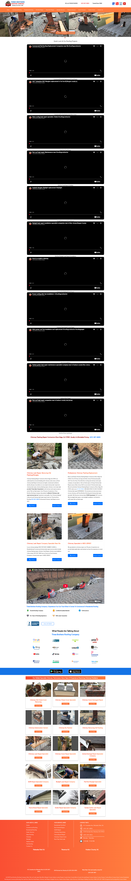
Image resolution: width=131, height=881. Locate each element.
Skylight (28, 839)
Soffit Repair (57, 830)
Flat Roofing (29, 844)
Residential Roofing (28, 9)
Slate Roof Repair (50, 9)
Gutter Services (82, 9)
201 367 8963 (80, 489)
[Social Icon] (56, 640)
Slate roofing (30, 834)
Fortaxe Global (122, 879)
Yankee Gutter (91, 9)
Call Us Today (48, 623)
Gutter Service (30, 832)
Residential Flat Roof (60, 825)
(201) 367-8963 (95, 437)
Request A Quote (56, 505)
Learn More (38, 705)
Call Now (33, 505)
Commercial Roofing (17, 9)
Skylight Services (61, 9)
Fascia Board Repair (59, 834)
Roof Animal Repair (59, 827)
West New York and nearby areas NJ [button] (92, 870)
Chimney (28, 837)
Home (8, 9)
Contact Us (100, 9)
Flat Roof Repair (39, 9)
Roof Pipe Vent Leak (59, 839)
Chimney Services (71, 9)
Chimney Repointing (59, 832)
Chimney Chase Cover (60, 837)
